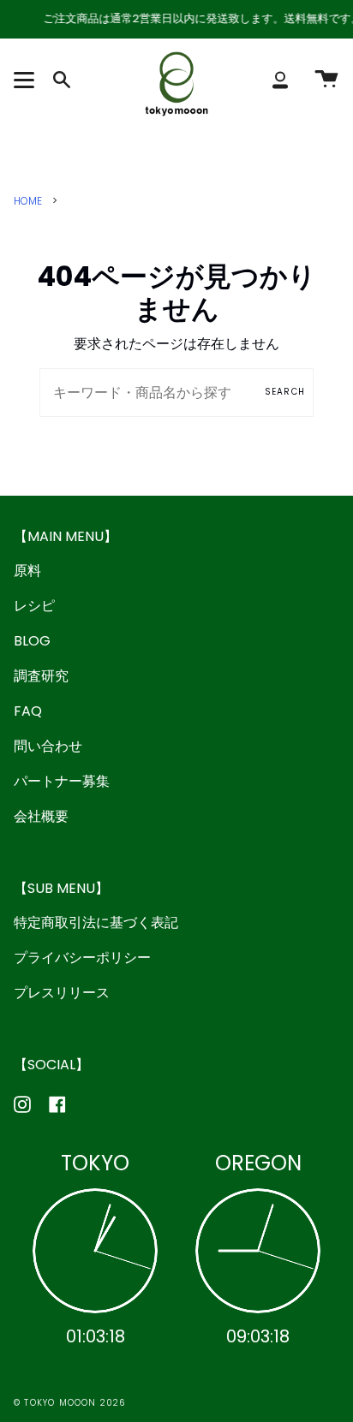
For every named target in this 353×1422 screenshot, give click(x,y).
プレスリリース (62, 993)
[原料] (50, 140)
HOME (28, 200)
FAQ (28, 711)
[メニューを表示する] (26, 79)
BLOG (32, 641)
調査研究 (41, 676)
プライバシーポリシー (82, 957)
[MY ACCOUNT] (280, 80)
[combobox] (176, 392)
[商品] (218, 140)
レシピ (34, 606)
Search (285, 391)
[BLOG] (302, 140)
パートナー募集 (62, 781)
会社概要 (41, 816)
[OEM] (134, 140)
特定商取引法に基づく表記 (96, 922)
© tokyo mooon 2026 (70, 1402)
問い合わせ (48, 746)
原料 (27, 570)
